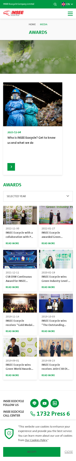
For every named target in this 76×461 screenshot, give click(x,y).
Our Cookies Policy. (36, 440)
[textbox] (38, 196)
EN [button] (68, 4)
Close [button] (69, 452)
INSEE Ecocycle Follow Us (13, 403)
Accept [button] (32, 452)
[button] (55, 4)
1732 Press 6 (52, 414)
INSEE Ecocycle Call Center (13, 414)
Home (32, 24)
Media (43, 24)
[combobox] (38, 196)
